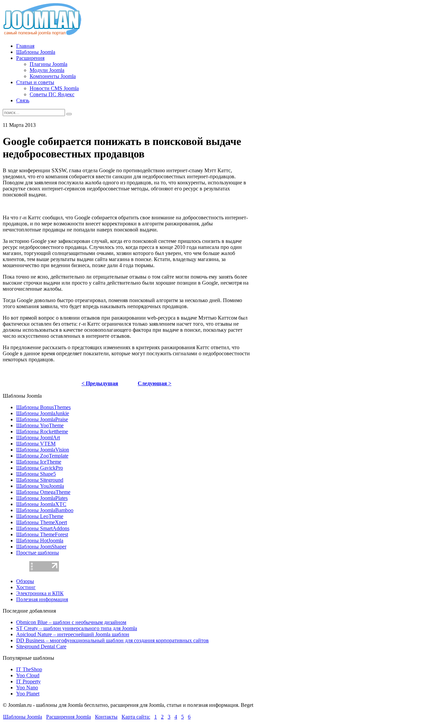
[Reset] (69, 114)
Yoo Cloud (27, 675)
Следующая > (154, 383)
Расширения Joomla (68, 717)
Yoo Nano (27, 687)
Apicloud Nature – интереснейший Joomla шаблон (72, 634)
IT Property (28, 681)
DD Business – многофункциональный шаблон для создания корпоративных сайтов (112, 640)
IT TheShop (29, 669)
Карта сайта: (136, 717)
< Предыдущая (99, 383)
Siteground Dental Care (41, 646)
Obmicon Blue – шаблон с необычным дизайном (71, 622)
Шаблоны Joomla (22, 717)
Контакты (106, 717)
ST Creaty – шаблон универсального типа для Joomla (76, 628)
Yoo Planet (27, 693)
